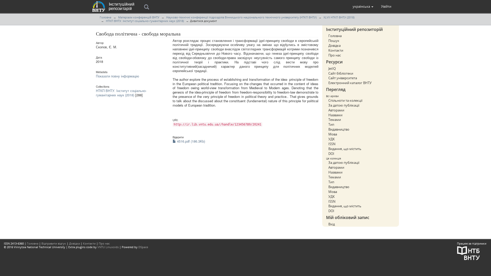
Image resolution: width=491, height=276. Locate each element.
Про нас (334, 55)
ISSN (332, 144)
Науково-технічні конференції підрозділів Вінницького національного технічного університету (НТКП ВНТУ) (241, 17)
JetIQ (332, 68)
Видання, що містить (344, 148)
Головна (105, 17)
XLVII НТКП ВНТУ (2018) (338, 17)
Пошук (333, 40)
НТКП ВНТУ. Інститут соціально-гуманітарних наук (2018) (145, 21)
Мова (332, 134)
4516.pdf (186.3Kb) (190, 141)
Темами (334, 119)
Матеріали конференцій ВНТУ (138, 17)
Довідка (334, 45)
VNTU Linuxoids (108, 247)
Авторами (336, 110)
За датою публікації (343, 105)
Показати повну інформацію (117, 76)
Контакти (335, 50)
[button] (363, 6)
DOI (331, 153)
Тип (331, 124)
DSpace (143, 247)
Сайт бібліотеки (340, 73)
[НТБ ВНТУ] (468, 253)
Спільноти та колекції (345, 100)
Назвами (335, 115)
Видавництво (338, 129)
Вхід (331, 224)
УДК (331, 139)
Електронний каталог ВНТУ (350, 82)
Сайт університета (342, 78)
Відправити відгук (53, 243)
